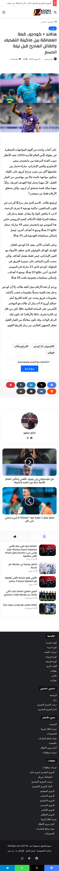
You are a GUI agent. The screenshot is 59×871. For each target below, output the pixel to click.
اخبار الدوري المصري (47, 709)
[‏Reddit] (51, 391)
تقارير (43, 22)
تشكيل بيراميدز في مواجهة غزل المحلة (22, 566)
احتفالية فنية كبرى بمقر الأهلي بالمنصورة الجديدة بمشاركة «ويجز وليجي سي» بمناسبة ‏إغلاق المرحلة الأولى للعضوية (21, 551)
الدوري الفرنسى (47, 805)
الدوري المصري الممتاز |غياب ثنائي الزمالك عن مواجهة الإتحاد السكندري (20, 593)
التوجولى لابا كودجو (43, 346)
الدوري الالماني (47, 810)
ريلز (55, 700)
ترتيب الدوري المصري (47, 704)
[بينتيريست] (10, 385)
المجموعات (52, 733)
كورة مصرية (51, 642)
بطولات (53, 671)
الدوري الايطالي (47, 814)
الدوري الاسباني (47, 795)
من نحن (11, 850)
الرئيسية (51, 22)
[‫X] (41, 385)
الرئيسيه (53, 695)
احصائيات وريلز (45, 776)
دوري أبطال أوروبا (49, 729)
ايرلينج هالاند (21, 346)
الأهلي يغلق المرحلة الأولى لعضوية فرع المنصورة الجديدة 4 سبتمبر (21, 579)
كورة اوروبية (51, 656)
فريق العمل (30, 850)
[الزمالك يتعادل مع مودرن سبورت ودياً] (47, 609)
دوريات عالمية (50, 652)
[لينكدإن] (31, 385)
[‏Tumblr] (20, 385)
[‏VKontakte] (41, 391)
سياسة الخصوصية (44, 850)
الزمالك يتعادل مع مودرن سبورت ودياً (20, 605)
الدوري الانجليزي (47, 800)
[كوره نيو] (42, 12)
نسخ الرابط (29, 368)
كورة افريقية (51, 661)
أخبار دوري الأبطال (48, 748)
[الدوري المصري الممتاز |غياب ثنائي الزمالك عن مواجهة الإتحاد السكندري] (47, 595)
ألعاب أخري (51, 666)
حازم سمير (48, 59)
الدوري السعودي (47, 791)
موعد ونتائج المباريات (47, 738)
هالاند (50, 352)
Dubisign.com (14, 846)
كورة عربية (52, 647)
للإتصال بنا (20, 850)
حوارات (53, 680)
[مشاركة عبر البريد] (31, 391)
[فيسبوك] (51, 385)
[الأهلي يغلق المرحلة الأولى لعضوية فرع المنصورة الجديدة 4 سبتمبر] (47, 582)
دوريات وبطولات (49, 752)
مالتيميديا (53, 743)
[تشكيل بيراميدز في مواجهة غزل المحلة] (47, 568)
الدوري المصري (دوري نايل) (42, 772)
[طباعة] (20, 391)
